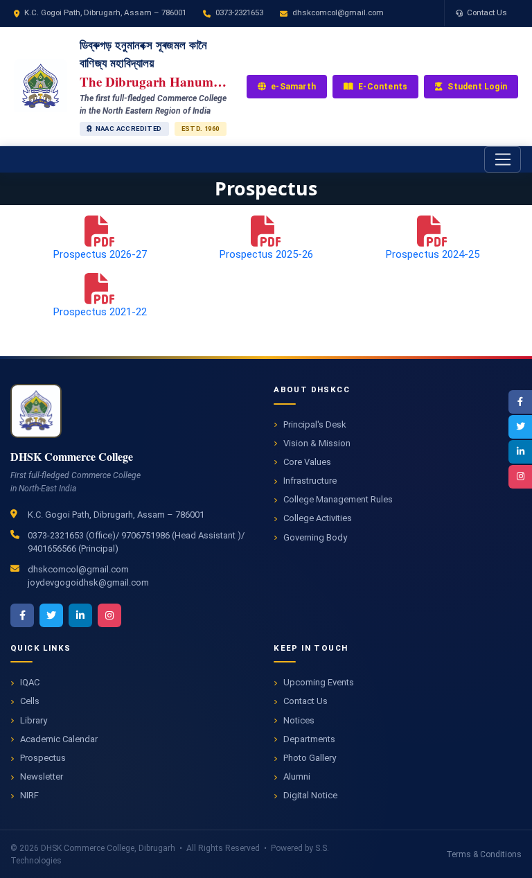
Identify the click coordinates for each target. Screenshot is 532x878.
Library (33, 720)
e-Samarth (293, 86)
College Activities (317, 518)
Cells (29, 701)
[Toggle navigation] (502, 159)
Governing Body (315, 537)
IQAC (29, 682)
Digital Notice (310, 795)
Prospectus (43, 758)
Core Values (307, 462)
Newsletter (41, 776)
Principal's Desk (314, 424)
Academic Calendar (59, 739)
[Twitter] (520, 427)
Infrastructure (310, 480)
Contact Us (487, 12)
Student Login (477, 86)
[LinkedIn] (520, 452)
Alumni (296, 776)
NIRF (29, 795)
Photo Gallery (309, 758)
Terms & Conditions (484, 854)
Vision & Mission (317, 443)
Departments (309, 739)
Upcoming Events (318, 682)
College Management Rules (338, 499)
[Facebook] (520, 402)
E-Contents (382, 86)
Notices (298, 720)
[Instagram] (520, 477)
